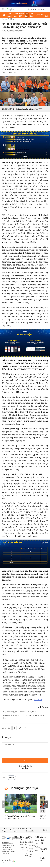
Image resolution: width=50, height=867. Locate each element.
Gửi (25, 760)
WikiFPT (37, 850)
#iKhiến (11, 777)
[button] (46, 804)
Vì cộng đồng (31, 850)
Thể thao (31, 15)
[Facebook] (40, 830)
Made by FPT (22, 849)
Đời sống (26, 849)
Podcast (37, 847)
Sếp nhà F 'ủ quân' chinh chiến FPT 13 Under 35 (21, 712)
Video (37, 840)
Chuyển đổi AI (22, 843)
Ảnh (36, 843)
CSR (42, 861)
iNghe (42, 858)
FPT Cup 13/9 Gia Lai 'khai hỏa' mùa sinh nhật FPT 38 (20, 817)
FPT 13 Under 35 (47, 15)
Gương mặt (27, 843)
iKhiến (12, 19)
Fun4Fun (32, 845)
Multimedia (39, 15)
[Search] (47, 9)
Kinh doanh (9, 15)
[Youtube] (44, 830)
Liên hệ (5, 830)
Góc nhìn (26, 854)
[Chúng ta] (8, 9)
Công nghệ (16, 15)
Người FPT (21, 15)
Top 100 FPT (43, 850)
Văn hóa (26, 15)
